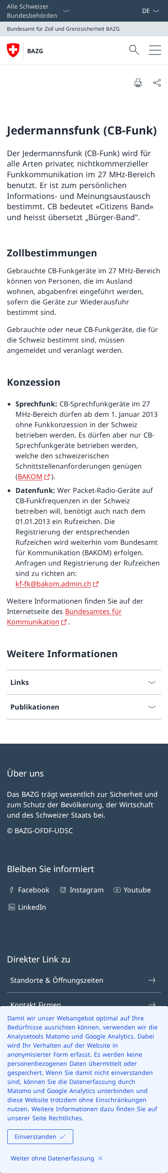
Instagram (86, 890)
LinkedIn (32, 907)
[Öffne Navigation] (155, 50)
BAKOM (30, 476)
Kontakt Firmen (35, 1005)
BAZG (35, 51)
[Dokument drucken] (137, 82)
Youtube (137, 890)
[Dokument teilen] (156, 82)
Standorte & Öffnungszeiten (56, 980)
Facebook (34, 890)
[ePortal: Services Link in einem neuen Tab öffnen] (138, 11)
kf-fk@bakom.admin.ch (53, 583)
